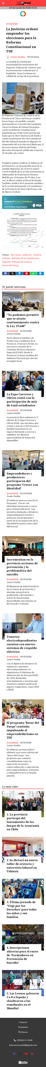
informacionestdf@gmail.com (23, 1045)
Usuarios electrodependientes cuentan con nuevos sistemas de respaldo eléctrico (22, 644)
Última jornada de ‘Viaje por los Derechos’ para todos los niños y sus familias (22, 909)
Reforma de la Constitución (25, 258)
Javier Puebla (17, 57)
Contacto (23, 1022)
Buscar (24, 1032)
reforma (6, 258)
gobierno (27, 255)
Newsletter (23, 1027)
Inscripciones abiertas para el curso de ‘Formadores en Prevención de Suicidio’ (22, 955)
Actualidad (12, 24)
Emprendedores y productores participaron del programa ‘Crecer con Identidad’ (22, 481)
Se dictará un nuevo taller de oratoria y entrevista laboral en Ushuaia (22, 865)
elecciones (16, 255)
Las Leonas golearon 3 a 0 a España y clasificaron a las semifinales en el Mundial (23, 1001)
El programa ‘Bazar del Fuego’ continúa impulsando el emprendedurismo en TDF (23, 730)
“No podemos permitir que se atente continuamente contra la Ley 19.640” (23, 320)
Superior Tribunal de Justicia (17, 262)
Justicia (37, 255)
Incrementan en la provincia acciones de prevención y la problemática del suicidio (22, 567)
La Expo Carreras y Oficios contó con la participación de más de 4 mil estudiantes (22, 400)
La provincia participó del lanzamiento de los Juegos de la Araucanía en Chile (23, 822)
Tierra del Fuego (10, 265)
